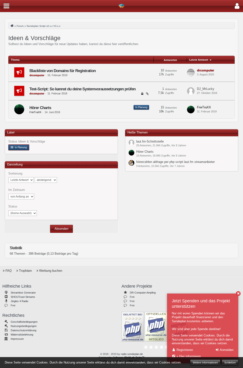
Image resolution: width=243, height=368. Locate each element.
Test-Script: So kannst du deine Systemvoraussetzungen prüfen (82, 89)
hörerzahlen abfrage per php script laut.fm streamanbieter (175, 162)
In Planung (141, 107)
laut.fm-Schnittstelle (150, 141)
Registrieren (184, 350)
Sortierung (15, 173)
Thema (15, 59)
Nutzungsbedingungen (24, 326)
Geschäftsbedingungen (24, 321)
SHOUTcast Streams (23, 296)
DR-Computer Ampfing (143, 292)
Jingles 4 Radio (19, 301)
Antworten (170, 60)
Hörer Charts (40, 108)
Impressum (17, 338)
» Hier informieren (188, 356)
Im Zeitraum (16, 190)
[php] (133, 326)
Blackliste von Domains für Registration (62, 71)
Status (12, 206)
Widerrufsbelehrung (22, 334)
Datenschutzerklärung (23, 330)
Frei (13, 305)
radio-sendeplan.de (132, 354)
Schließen (230, 362)
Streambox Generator (23, 292)
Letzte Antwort (198, 59)
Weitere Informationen (205, 362)
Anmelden (226, 350)
